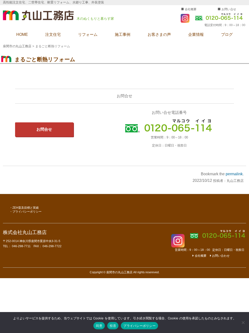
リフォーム (88, 34)
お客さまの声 (159, 34)
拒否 (113, 326)
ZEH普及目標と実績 (25, 207)
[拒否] (242, 322)
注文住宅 (53, 34)
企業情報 (196, 34)
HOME (22, 34)
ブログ (227, 34)
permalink (234, 174)
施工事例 (122, 34)
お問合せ (44, 129)
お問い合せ (229, 9)
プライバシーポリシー (27, 211)
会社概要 (190, 9)
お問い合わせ (221, 255)
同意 (99, 326)
